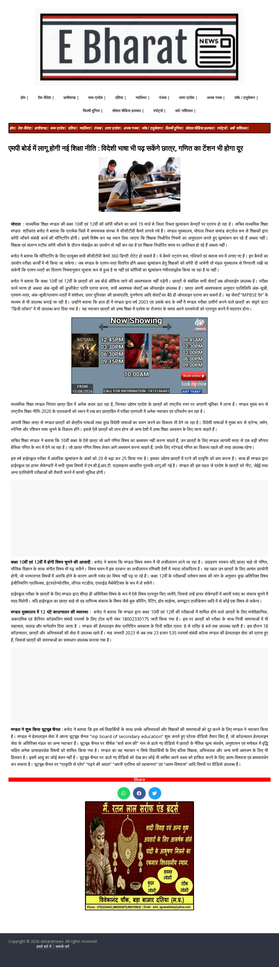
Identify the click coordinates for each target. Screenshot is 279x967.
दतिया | (120, 97)
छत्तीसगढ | (71, 97)
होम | (25, 97)
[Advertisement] (139, 518)
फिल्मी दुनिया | (93, 110)
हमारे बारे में (44, 946)
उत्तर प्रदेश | (188, 97)
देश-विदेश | (46, 97)
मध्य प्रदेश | (97, 97)
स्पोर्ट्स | (159, 110)
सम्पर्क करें (62, 946)
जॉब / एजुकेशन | (246, 97)
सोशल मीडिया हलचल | (128, 110)
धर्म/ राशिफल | (185, 110)
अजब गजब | (216, 97)
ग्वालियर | (143, 97)
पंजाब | (164, 97)
